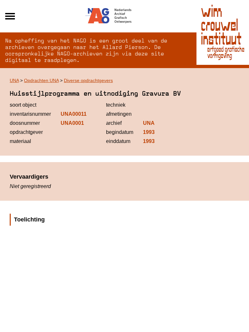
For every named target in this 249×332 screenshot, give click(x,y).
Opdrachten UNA (41, 80)
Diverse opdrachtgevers (88, 80)
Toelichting (29, 219)
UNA (14, 80)
